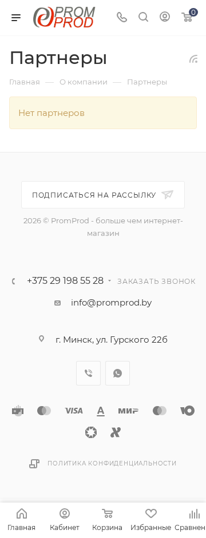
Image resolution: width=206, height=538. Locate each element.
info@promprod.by (111, 302)
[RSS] (193, 58)
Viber (88, 373)
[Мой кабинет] (165, 18)
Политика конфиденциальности (112, 463)
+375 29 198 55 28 (65, 281)
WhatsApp (117, 373)
